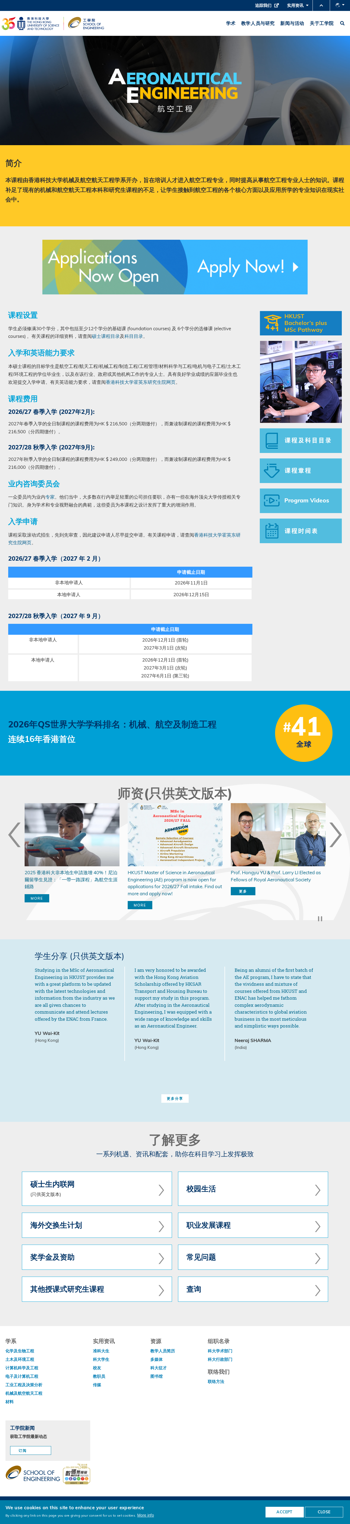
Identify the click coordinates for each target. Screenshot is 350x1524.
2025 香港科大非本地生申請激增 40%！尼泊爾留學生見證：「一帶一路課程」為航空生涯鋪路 (71, 879)
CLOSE (324, 1512)
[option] (72, 858)
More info (145, 1515)
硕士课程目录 (106, 336)
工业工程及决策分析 (23, 1384)
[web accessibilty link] (76, 1474)
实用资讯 (296, 7)
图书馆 (156, 1376)
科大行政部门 (220, 1359)
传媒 (97, 1384)
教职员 (99, 1376)
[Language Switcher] (340, 5)
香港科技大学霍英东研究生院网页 (141, 382)
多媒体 (156, 1359)
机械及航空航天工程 (23, 1393)
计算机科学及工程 (21, 1367)
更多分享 (175, 1098)
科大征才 (158, 1367)
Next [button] (335, 835)
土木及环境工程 (19, 1359)
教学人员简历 (162, 1350)
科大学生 (101, 1359)
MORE (37, 898)
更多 (243, 891)
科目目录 (133, 336)
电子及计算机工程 (21, 1376)
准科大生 (101, 1350)
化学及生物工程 (19, 1350)
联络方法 (216, 1381)
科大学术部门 (220, 1350)
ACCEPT (284, 1512)
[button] (321, 5)
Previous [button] (14, 835)
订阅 (23, 1450)
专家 (50, 497)
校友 (97, 1367)
